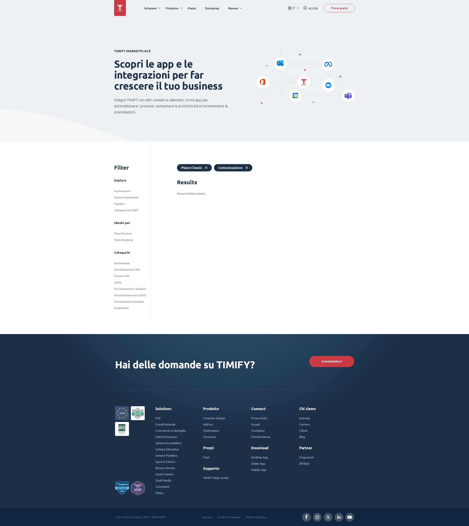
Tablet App (258, 463)
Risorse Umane (165, 468)
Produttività (121, 308)
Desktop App (259, 457)
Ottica (159, 492)
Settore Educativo (167, 449)
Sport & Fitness (165, 461)
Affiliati (304, 463)
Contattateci (332, 361)
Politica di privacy (256, 517)
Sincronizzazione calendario (130, 288)
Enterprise (212, 8)
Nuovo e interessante (126, 197)
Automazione (122, 263)
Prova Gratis (259, 418)
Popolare (119, 203)
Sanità (117, 282)
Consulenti (162, 486)
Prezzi (192, 8)
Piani (206, 457)
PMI (157, 418)
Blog (302, 436)
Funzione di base (214, 418)
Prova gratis (339, 8)
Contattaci (258, 430)
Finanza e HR (121, 276)
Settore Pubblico (166, 455)
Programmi (306, 457)
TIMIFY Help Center (216, 477)
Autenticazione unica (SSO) (130, 295)
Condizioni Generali (229, 517)
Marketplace (211, 430)
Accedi (255, 424)
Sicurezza (209, 436)
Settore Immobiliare (168, 443)
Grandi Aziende (165, 424)
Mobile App (258, 469)
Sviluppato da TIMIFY (126, 210)
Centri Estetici (164, 474)
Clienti (303, 430)
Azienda (304, 418)
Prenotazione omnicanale (129, 301)
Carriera (304, 424)
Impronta (207, 517)
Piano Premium (123, 233)
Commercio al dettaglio (170, 430)
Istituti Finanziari (166, 436)
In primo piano (122, 191)
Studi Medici (163, 480)
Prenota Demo (260, 436)
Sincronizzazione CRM (127, 269)
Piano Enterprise (123, 239)
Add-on (208, 424)
